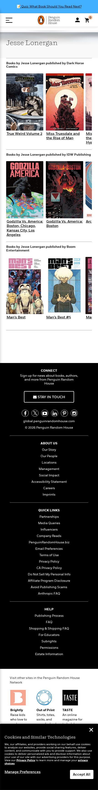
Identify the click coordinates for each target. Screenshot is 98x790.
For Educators (49, 635)
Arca (90, 221)
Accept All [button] (81, 774)
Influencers (49, 529)
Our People (49, 456)
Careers (49, 488)
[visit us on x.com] (35, 413)
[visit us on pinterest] (64, 413)
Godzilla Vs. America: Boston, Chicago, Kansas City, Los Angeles (25, 228)
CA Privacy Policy (49, 568)
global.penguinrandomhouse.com (49, 421)
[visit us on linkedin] (54, 413)
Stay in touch (51, 397)
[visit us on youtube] (44, 413)
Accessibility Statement (49, 482)
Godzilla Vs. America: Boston (64, 223)
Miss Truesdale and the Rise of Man (63, 136)
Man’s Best (16, 317)
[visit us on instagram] (74, 413)
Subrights (49, 641)
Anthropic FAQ (49, 593)
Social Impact (49, 475)
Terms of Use (49, 555)
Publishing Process (49, 616)
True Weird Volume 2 (24, 133)
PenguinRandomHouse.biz (49, 542)
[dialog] (49, 757)
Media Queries (49, 523)
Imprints (49, 494)
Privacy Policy (49, 561)
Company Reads (49, 536)
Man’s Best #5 (58, 317)
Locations (49, 462)
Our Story (49, 450)
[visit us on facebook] (25, 413)
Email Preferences (49, 549)
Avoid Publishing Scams (49, 587)
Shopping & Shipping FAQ (49, 628)
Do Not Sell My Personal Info (49, 574)
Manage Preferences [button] (23, 772)
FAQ (49, 622)
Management (49, 469)
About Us (49, 443)
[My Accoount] (77, 20)
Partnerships (49, 517)
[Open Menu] (9, 20)
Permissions (49, 648)
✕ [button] (91, 730)
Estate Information (49, 654)
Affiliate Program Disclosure (49, 581)
